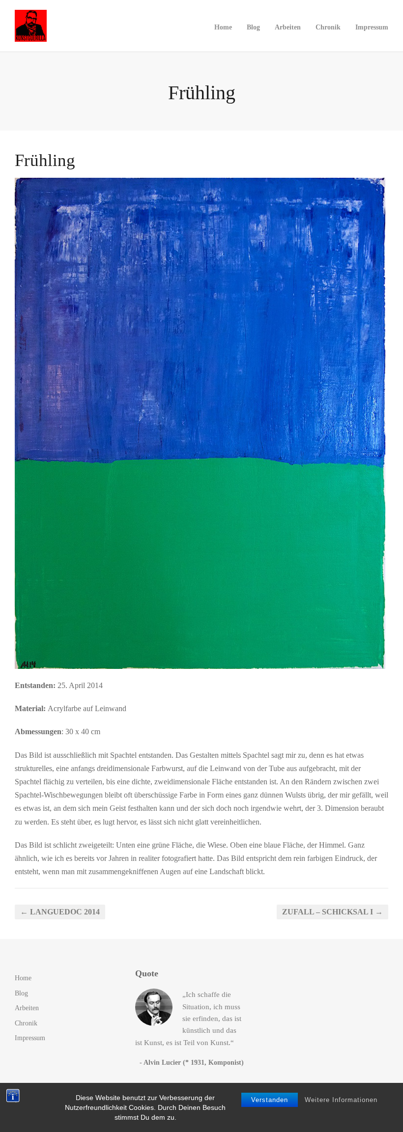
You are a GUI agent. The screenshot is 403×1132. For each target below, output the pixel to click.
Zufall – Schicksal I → (332, 912)
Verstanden (269, 1100)
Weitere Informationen (341, 1100)
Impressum (371, 27)
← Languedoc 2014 (60, 912)
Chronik (328, 27)
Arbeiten (288, 27)
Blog (253, 27)
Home (223, 27)
